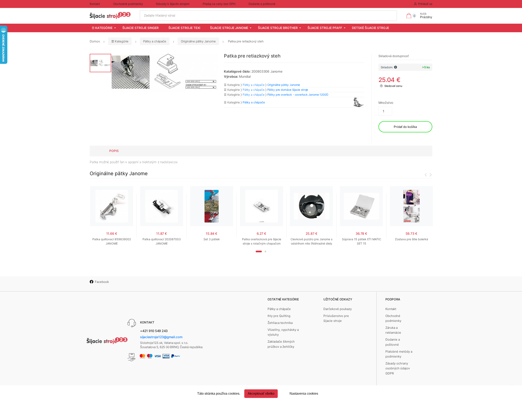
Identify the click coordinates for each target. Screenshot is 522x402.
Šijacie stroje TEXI (184, 28)
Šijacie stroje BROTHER (278, 28)
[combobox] (268, 15)
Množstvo (386, 103)
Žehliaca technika (280, 323)
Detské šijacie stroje (370, 28)
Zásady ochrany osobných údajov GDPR (397, 368)
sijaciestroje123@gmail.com (161, 337)
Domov (95, 41)
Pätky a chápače (154, 41)
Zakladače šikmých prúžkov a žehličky (281, 344)
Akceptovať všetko (261, 393)
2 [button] (265, 251)
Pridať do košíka (405, 127)
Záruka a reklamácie (393, 330)
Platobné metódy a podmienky (398, 354)
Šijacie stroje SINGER (140, 28)
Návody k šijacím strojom (172, 4)
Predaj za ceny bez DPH (219, 4)
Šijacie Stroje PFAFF (324, 28)
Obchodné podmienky (128, 4)
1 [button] (259, 251)
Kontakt (95, 4)
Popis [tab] (114, 151)
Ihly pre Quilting (279, 316)
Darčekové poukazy (337, 309)
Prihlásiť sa (425, 4)
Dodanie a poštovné (262, 4)
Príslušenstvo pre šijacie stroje (336, 318)
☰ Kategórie (102, 28)
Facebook (102, 282)
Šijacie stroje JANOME (229, 28)
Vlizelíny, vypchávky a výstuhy (283, 332)
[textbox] (268, 15)
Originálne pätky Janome (198, 41)
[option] (164, 73)
